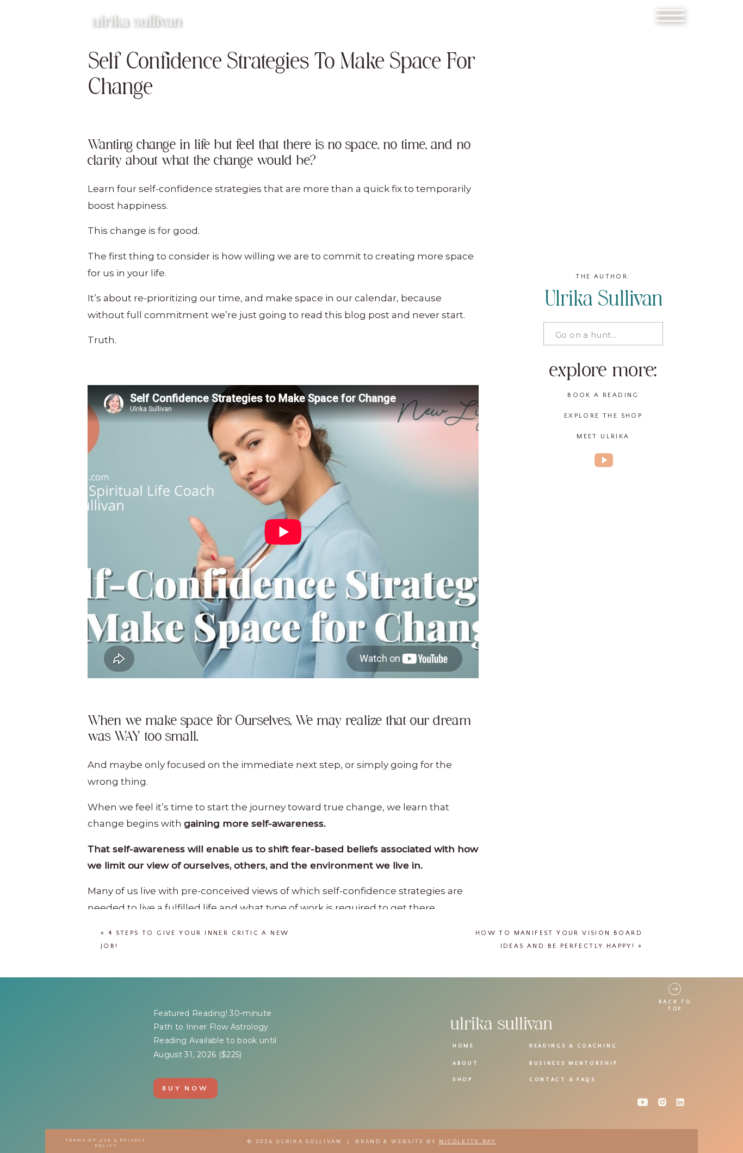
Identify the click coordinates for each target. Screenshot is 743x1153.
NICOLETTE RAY (467, 1141)
